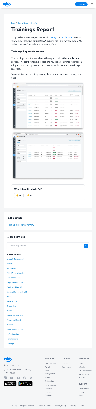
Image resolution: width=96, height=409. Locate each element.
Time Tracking (12, 339)
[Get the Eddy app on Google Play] (25, 383)
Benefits (10, 263)
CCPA (82, 405)
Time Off (48, 388)
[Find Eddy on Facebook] (18, 377)
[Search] (86, 246)
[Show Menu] (91, 4)
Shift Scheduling (13, 334)
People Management (15, 315)
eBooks (82, 367)
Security (73, 405)
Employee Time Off (14, 287)
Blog (81, 363)
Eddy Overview (50, 363)
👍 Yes (19, 195)
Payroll (9, 310)
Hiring (9, 296)
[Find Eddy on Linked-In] (5, 377)
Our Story (65, 363)
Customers (66, 367)
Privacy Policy (60, 405)
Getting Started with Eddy (17, 292)
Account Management (15, 259)
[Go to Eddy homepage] (7, 4)
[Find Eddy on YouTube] (11, 377)
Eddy (13, 23)
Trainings (10, 343)
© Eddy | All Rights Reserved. (23, 405)
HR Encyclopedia (85, 371)
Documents (11, 268)
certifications (66, 37)
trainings (53, 37)
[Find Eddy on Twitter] (31, 377)
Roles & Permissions (15, 329)
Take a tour (81, 4)
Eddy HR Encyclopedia (15, 273)
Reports (33, 23)
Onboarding (11, 306)
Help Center (84, 388)
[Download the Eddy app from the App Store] (10, 383)
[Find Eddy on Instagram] (24, 377)
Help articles (23, 23)
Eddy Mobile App (13, 278)
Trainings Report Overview (21, 225)
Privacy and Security (14, 320)
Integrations (12, 301)
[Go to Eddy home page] (18, 359)
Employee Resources (15, 282)
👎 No (29, 195)
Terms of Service (44, 405)
